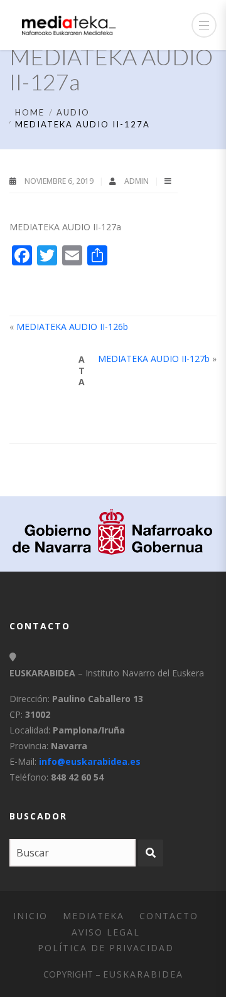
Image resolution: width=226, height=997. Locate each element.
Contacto (168, 916)
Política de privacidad (106, 948)
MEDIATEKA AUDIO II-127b (154, 359)
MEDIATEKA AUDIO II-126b (72, 327)
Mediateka (93, 916)
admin (137, 181)
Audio (73, 112)
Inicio (30, 916)
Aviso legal (106, 932)
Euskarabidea (143, 974)
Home (30, 112)
